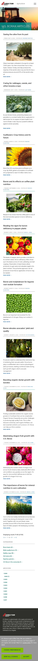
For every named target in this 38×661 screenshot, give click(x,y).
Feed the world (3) (8, 559)
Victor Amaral (30, 335)
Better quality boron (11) (10, 550)
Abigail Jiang (28, 232)
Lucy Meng (28, 89)
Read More (6, 76)
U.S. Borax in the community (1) (12, 562)
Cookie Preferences (12, 650)
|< (4, 537)
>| (16, 537)
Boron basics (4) (8, 547)
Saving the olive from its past (15, 34)
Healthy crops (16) (8, 553)
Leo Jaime (30, 442)
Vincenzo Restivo (28, 38)
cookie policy (27, 643)
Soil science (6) (7, 556)
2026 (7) (6, 576)
